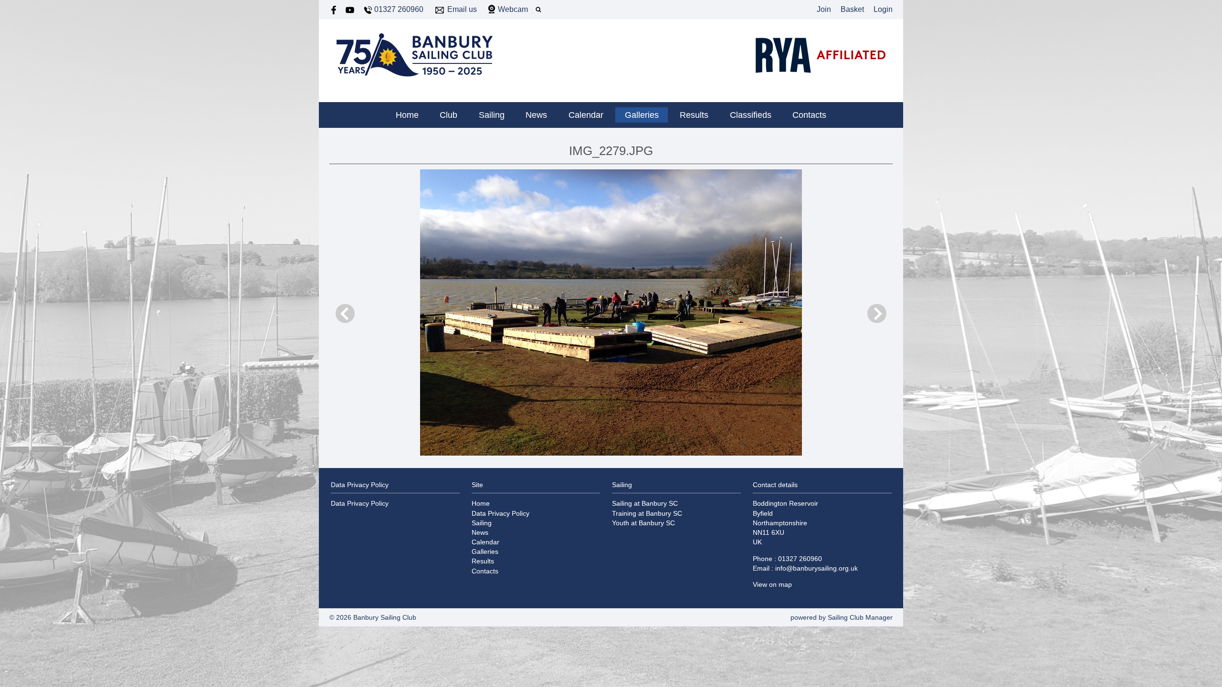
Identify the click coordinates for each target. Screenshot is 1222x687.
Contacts (809, 115)
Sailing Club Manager (860, 617)
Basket (852, 9)
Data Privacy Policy (360, 503)
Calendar (586, 115)
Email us (462, 9)
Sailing (492, 115)
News (536, 115)
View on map (772, 584)
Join (824, 9)
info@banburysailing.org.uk (816, 568)
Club (448, 115)
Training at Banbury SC (647, 513)
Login (883, 9)
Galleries (642, 115)
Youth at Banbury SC (643, 523)
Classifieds (750, 115)
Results (694, 115)
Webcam (513, 9)
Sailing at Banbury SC (645, 503)
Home (407, 115)
